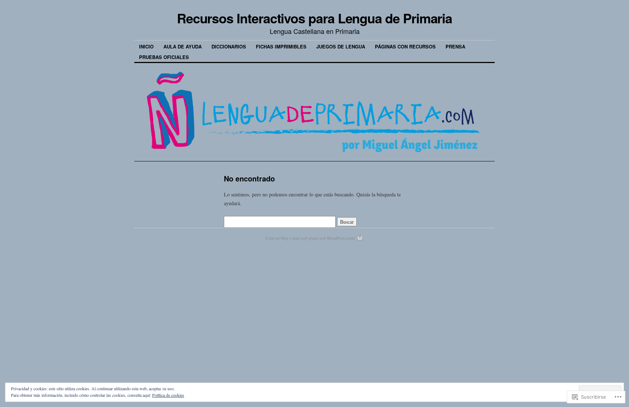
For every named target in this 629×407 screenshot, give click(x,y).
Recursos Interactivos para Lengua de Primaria (314, 17)
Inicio (146, 46)
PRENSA (455, 46)
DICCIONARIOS (228, 46)
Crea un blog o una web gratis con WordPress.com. (310, 238)
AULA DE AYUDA (182, 46)
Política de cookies (168, 395)
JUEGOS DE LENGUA (340, 46)
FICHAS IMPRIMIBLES (281, 46)
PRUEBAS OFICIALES (164, 57)
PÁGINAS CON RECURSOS (405, 46)
